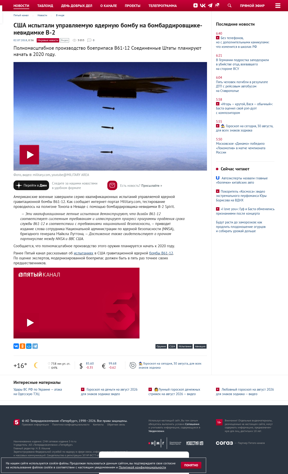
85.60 (90, 363)
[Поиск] (229, 5)
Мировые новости (48, 40)
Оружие (161, 346)
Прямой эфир (252, 5)
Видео (64, 40)
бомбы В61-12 (161, 253)
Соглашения (192, 424)
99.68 (113, 363)
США (172, 346)
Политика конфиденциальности (71, 424)
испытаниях (83, 253)
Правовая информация (35, 424)
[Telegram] (35, 346)
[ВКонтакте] (16, 346)
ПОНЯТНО (191, 465)
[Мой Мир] (29, 346)
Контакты (98, 424)
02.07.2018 (20, 40)
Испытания (185, 346)
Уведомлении (156, 431)
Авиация (200, 346)
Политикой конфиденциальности (142, 467)
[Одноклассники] (22, 346)
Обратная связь (116, 424)
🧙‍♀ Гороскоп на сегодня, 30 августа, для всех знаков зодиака (170, 365)
